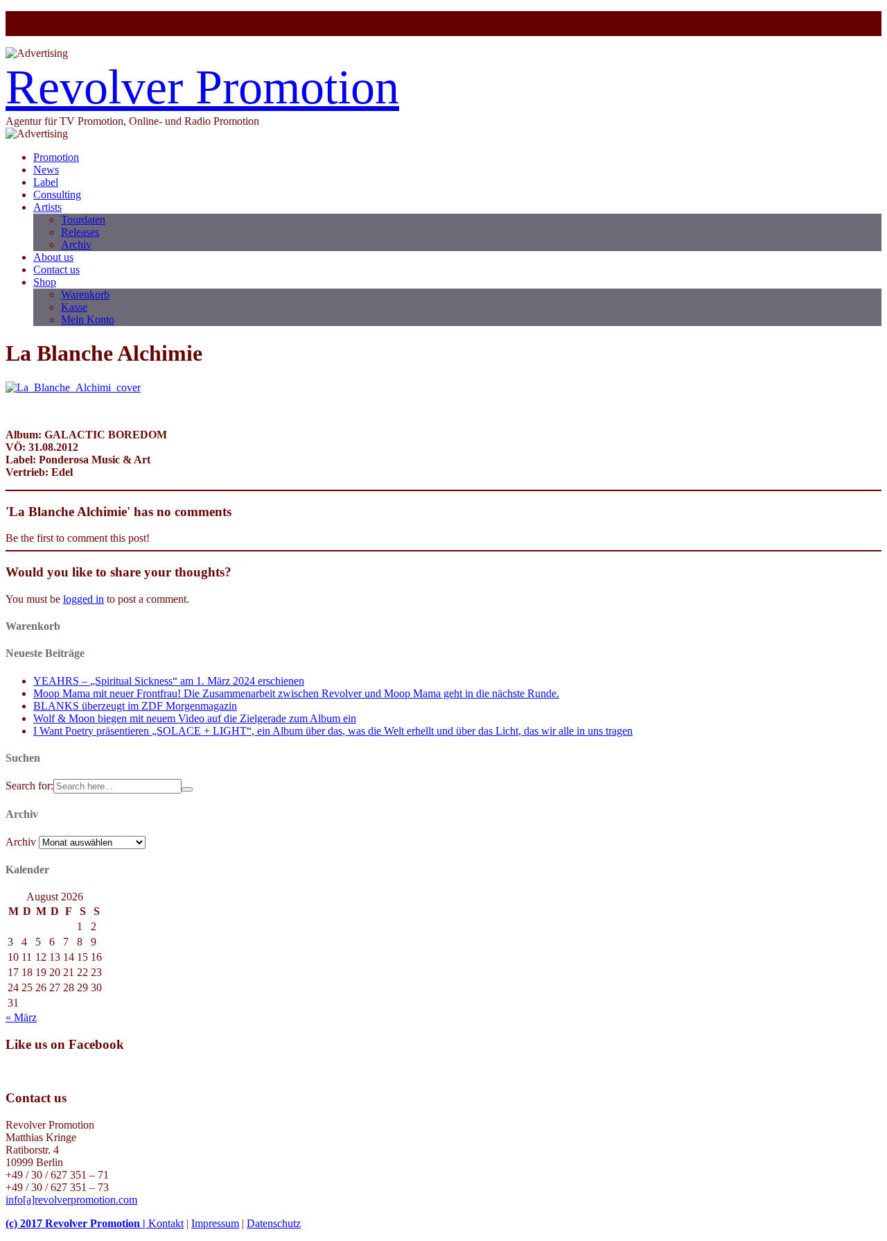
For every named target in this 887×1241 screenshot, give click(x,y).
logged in (83, 599)
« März (21, 1017)
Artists (47, 207)
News (46, 170)
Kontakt (166, 1223)
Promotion (56, 157)
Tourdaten (83, 219)
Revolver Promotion (202, 87)
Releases (80, 232)
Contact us (56, 269)
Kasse (74, 307)
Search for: (29, 785)
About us (53, 257)
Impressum (215, 1223)
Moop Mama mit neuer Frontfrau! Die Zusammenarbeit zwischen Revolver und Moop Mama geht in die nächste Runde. (296, 693)
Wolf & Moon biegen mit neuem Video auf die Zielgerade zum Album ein (194, 718)
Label (45, 182)
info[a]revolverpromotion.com (71, 1200)
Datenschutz (274, 1223)
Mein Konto (87, 319)
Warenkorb (85, 294)
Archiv (76, 244)
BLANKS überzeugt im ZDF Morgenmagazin (135, 706)
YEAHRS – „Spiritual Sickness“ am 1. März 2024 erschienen (168, 681)
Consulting (57, 194)
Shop (44, 282)
